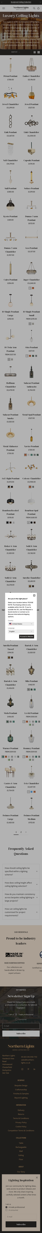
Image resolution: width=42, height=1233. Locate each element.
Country (10, 620)
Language (11, 628)
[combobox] (15, 624)
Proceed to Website (26, 636)
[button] (34, 595)
